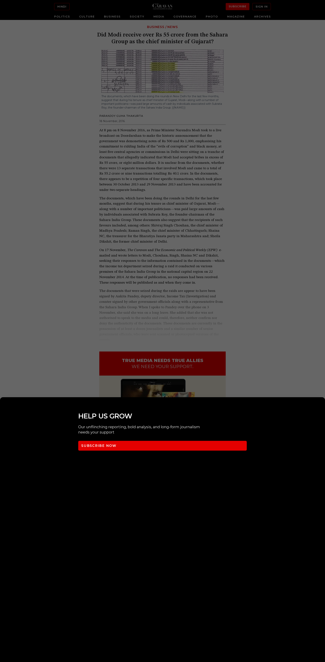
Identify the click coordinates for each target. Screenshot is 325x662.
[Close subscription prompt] (321, 405)
